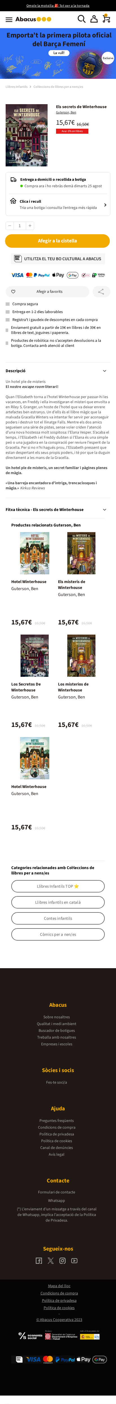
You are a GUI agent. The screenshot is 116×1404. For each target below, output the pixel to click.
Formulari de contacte (56, 1192)
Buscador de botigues (57, 1031)
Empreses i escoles (56, 1044)
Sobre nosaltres (56, 1017)
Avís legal (56, 1154)
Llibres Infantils (17, 86)
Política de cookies (56, 1141)
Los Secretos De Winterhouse (26, 687)
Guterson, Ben (66, 112)
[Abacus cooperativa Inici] (34, 22)
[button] (94, 19)
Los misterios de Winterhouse (73, 687)
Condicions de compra (56, 1127)
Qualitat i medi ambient (56, 1024)
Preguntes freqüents (56, 1121)
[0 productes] (106, 21)
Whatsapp (56, 1201)
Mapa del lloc (59, 1286)
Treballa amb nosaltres (56, 1037)
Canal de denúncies (56, 1148)
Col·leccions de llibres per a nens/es (58, 86)
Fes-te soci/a (56, 1082)
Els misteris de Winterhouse (71, 585)
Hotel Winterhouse (28, 582)
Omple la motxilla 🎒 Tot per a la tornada (58, 5)
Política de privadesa (56, 1134)
